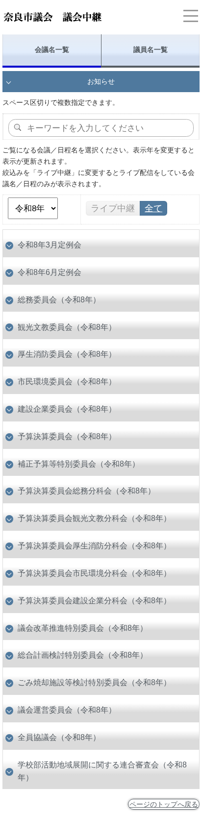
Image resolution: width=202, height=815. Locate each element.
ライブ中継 (113, 208)
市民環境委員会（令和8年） (67, 381)
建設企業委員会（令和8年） (67, 408)
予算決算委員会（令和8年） (67, 436)
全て (153, 208)
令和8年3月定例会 (49, 244)
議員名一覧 (150, 49)
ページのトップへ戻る (163, 804)
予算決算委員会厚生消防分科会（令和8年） (94, 545)
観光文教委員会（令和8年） (67, 326)
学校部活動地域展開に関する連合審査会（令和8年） (102, 771)
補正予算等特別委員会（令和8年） (79, 463)
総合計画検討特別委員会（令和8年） (83, 654)
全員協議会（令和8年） (59, 737)
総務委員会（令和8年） (59, 299)
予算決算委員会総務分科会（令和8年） (86, 490)
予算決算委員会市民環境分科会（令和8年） (94, 572)
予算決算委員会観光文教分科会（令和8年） (94, 518)
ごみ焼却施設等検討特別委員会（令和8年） (94, 682)
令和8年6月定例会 (49, 272)
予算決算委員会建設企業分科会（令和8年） (94, 600)
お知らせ (101, 81)
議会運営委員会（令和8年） (67, 709)
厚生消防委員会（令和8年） (67, 353)
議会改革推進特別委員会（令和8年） (83, 627)
